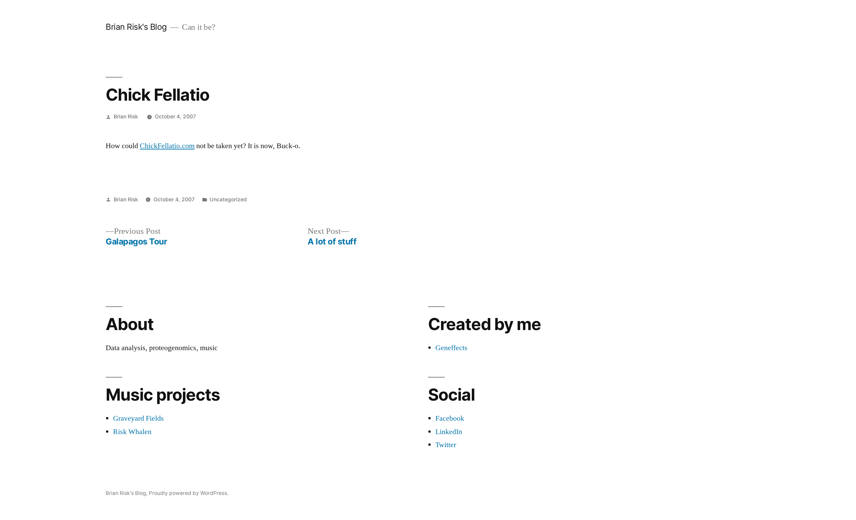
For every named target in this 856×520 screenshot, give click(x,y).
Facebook (449, 418)
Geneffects (451, 347)
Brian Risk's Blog (136, 27)
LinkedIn (448, 431)
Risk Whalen (132, 431)
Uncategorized (228, 199)
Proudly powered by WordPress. (188, 493)
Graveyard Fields (138, 418)
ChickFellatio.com (167, 145)
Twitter (445, 444)
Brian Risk (126, 116)
